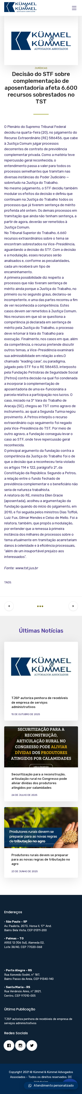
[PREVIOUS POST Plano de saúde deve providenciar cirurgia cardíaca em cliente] (9, 606)
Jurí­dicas (41, 68)
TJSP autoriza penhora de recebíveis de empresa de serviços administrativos (39, 702)
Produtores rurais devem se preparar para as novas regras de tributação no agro (40, 859)
